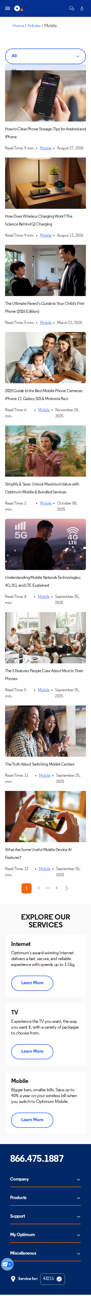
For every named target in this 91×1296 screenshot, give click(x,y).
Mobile (46, 148)
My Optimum (22, 1235)
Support (17, 1216)
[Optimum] (18, 8)
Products (18, 1198)
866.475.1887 (36, 1159)
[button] (72, 8)
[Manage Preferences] (7, 1264)
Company (19, 1179)
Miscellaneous (23, 1253)
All (14, 56)
